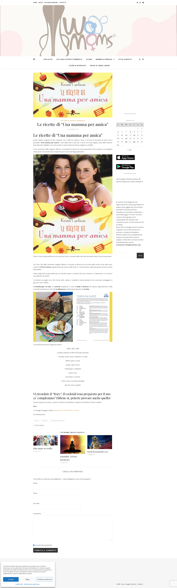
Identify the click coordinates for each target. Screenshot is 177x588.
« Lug (129, 150)
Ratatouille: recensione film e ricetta (66, 410)
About (41, 2)
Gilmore (37, 420)
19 (126, 138)
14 (134, 135)
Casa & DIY (48, 59)
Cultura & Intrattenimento (69, 59)
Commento (37, 514)
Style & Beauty (125, 59)
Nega (27, 579)
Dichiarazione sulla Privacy (32, 584)
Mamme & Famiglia (104, 59)
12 (126, 135)
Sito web (36, 503)
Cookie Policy (19, 584)
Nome (35, 483)
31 (118, 145)
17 (118, 138)
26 (126, 142)
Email (35, 493)
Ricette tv (45, 420)
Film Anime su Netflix (42, 448)
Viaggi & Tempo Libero (100, 65)
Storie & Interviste (77, 65)
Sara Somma (39, 425)
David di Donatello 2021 (97, 452)
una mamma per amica (57, 420)
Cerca (140, 255)
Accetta (10, 579)
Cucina (89, 59)
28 (134, 142)
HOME (35, 2)
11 (122, 135)
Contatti (62, 2)
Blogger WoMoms (51, 2)
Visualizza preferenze (44, 579)
